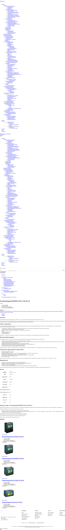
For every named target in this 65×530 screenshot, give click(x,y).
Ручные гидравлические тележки (11, 52)
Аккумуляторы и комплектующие (9, 103)
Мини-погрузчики (37, 516)
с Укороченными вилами (12, 57)
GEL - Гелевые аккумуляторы (16, 311)
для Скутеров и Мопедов (12, 32)
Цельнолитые (10, 7)
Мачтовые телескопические (12, 88)
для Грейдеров (10, 13)
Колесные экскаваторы (11, 250)
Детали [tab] (3, 314)
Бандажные (9, 8)
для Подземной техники (11, 20)
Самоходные (10, 66)
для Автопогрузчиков (9, 36)
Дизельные (9, 43)
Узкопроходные (10, 203)
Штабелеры (7, 63)
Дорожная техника (7, 244)
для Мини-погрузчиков (9, 37)
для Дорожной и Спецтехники (11, 39)
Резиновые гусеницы (7, 34)
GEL (10, 106)
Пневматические (10, 140)
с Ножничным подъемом (12, 59)
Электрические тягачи (11, 85)
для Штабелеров (10, 109)
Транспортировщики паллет (12, 62)
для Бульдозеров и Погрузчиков (13, 21)
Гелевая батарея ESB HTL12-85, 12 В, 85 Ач (9, 297)
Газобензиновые (10, 44)
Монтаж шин (50, 515)
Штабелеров (12, 127)
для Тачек (9, 26)
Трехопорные (12, 180)
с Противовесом (10, 69)
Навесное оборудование (11, 51)
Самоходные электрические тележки (12, 61)
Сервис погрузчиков (11, 122)
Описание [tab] (3, 313)
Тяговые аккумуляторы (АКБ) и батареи (6, 312)
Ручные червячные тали (11, 96)
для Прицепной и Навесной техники (14, 157)
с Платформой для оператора (12, 68)
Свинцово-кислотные (11, 238)
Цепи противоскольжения (8, 169)
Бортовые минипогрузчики (10, 111)
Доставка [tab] (3, 315)
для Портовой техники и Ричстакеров (14, 16)
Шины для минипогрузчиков (12, 10)
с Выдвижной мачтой (11, 70)
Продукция (4, 275)
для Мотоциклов (10, 31)
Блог (2, 129)
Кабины (9, 50)
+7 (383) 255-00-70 (3, 271)
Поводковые (10, 67)
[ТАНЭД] (2, 134)
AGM (10, 107)
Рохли (9, 53)
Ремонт (11, 125)
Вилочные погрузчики (9, 41)
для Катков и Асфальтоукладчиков (13, 146)
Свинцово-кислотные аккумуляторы (56, 311)
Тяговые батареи (8, 104)
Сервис (3, 121)
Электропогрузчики (11, 46)
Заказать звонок (2, 272)
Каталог (3, 4)
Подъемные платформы (11, 77)
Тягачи (7, 84)
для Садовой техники (11, 25)
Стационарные (10, 76)
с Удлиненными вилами (11, 56)
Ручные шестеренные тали (12, 98)
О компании (61, 512)
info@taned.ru (4, 518)
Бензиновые (10, 45)
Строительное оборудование (8, 86)
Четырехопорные (12, 47)
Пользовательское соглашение (31, 522)
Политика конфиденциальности (40, 522)
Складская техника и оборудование (9, 281)
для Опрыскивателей (11, 24)
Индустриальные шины (9, 9)
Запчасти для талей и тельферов (13, 95)
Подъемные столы (9, 71)
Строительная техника (7, 114)
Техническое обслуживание (14, 124)
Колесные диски (24, 515)
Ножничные (10, 90)
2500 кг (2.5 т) (10, 55)
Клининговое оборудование (8, 101)
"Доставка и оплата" (22, 415)
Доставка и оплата (62, 515)
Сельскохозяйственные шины (10, 22)
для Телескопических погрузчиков (13, 15)
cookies (6, 528)
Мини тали (9, 99)
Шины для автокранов (11, 17)
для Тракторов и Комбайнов (12, 23)
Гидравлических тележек (14, 261)
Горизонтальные (10, 82)
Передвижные (10, 209)
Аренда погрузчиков (51, 512)
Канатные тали (10, 94)
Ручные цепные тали (11, 100)
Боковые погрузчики (11, 49)
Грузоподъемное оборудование (9, 283)
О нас (3, 130)
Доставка (3, 128)
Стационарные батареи (9, 110)
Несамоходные (12, 89)
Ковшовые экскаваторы (11, 117)
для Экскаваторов (10, 11)
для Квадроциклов (11, 30)
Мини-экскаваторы (11, 118)
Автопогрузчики (10, 42)
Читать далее (4, 442)
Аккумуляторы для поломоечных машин (14, 108)
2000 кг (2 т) (10, 54)
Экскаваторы (8, 115)
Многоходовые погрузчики (12, 48)
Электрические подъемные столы (13, 73)
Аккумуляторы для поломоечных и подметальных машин (30, 311)
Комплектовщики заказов (10, 81)
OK (0, 529)
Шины (5, 5)
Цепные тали (10, 232)
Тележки (7, 78)
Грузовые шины (8, 29)
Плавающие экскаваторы (12, 119)
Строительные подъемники (10, 221)
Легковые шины (8, 28)
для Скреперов (10, 151)
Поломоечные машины (9, 102)
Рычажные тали (10, 97)
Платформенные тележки (12, 79)
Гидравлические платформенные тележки (14, 74)
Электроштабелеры (11, 65)
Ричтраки (7, 83)
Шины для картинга (11, 33)
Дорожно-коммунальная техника (9, 285)
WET (10, 105)
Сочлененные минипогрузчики (11, 112)
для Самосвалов (10, 19)
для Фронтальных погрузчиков (13, 14)
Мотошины (7, 163)
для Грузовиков (8, 38)
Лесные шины (8, 27)
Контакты (3, 131)
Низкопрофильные (11, 75)
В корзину (1, 310)
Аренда (3, 120)
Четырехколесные (12, 80)
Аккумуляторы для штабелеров (45, 311)
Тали (6, 227)
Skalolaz (7, 40)
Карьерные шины (8, 18)
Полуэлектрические (11, 198)
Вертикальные (10, 215)
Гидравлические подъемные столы (13, 72)
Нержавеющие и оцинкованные (13, 60)
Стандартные (10, 186)
